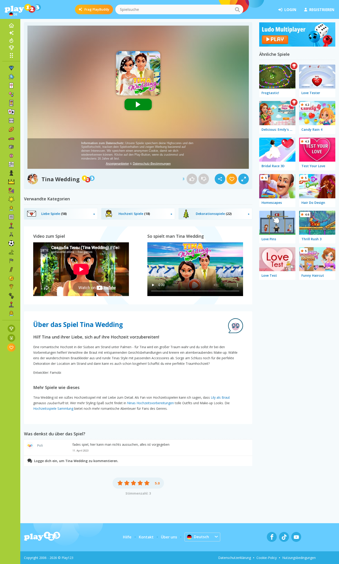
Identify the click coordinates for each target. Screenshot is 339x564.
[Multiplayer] (11, 304)
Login (290, 9)
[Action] (11, 234)
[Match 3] (11, 68)
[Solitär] (11, 111)
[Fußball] (11, 243)
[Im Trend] (11, 40)
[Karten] (11, 103)
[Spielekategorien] (11, 55)
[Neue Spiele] (11, 33)
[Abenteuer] (11, 278)
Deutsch (201, 536)
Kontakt (146, 537)
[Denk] (11, 155)
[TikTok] (284, 537)
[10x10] (11, 120)
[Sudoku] (11, 164)
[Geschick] (11, 269)
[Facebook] (272, 537)
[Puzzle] (11, 76)
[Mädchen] (11, 313)
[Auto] (11, 138)
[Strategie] (11, 182)
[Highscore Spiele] (11, 328)
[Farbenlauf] (297, 45)
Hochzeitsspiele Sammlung (53, 408)
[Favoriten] (11, 347)
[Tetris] (11, 190)
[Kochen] (11, 287)
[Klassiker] (11, 252)
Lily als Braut (220, 397)
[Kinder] (11, 208)
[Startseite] (11, 25)
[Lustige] (11, 199)
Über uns (169, 537)
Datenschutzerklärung (234, 557)
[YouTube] (296, 537)
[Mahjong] (11, 85)
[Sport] (11, 129)
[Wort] (11, 217)
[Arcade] (11, 225)
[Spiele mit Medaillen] (11, 338)
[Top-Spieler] (11, 48)
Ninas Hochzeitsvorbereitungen (150, 403)
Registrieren (321, 9)
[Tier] (11, 295)
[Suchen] (237, 9)
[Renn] (11, 260)
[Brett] (11, 146)
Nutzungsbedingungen (299, 557)
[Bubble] (11, 94)
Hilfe (127, 537)
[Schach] (11, 173)
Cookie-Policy (266, 557)
